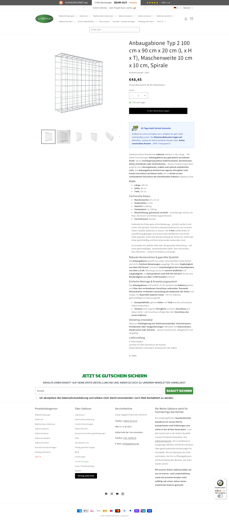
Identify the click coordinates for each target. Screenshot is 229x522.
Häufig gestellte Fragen (85, 447)
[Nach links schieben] (38, 137)
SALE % (38, 456)
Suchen (78, 471)
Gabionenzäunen (163, 441)
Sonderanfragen (82, 461)
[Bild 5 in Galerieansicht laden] (109, 137)
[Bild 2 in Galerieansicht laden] (63, 137)
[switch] (220, 496)
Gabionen (39, 419)
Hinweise (133, 2)
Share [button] (134, 355)
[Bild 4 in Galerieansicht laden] (94, 137)
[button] (67, 16)
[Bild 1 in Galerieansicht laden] (48, 137)
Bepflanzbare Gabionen (45, 424)
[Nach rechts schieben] (119, 137)
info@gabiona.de (130, 443)
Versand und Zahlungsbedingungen (90, 433)
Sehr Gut (120, 2)
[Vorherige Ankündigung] (84, 7)
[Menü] (224, 479)
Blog (77, 452)
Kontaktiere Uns (82, 443)
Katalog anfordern (43, 452)
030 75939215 (130, 438)
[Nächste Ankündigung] (145, 7)
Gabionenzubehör (42, 438)
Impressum (80, 415)
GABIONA (108, 516)
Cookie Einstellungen (84, 424)
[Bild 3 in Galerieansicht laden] (79, 137)
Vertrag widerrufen (86, 476)
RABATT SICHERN (179, 390)
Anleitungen (80, 456)
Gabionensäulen (42, 428)
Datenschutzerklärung (84, 419)
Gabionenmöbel (42, 443)
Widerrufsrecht (81, 428)
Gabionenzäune (42, 433)
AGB (77, 438)
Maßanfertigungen (43, 415)
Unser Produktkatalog (84, 466)
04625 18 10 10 (130, 420)
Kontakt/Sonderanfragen (45, 447)
